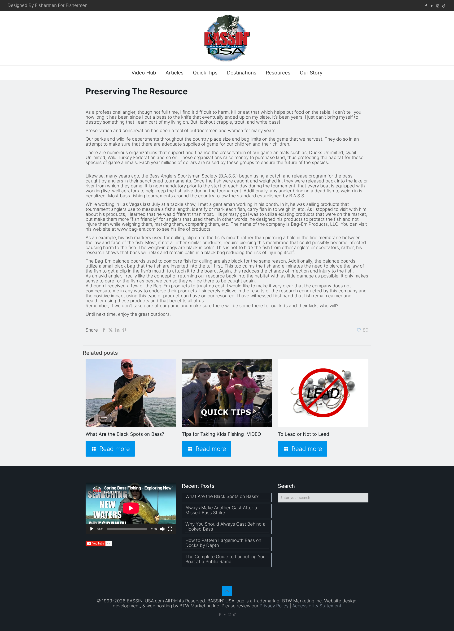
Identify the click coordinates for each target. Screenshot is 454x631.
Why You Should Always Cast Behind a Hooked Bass (225, 527)
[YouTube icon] (432, 6)
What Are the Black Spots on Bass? (125, 434)
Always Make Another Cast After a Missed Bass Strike (221, 510)
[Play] (91, 529)
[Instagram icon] (438, 6)
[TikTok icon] (443, 6)
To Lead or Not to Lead (303, 434)
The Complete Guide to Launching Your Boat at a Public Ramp (226, 559)
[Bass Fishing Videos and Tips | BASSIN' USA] (227, 38)
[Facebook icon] (426, 6)
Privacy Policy (274, 606)
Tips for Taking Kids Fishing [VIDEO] (222, 434)
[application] (131, 508)
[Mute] (162, 529)
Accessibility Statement (316, 606)
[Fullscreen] (170, 529)
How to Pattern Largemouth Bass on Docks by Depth (223, 543)
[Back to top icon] (227, 591)
